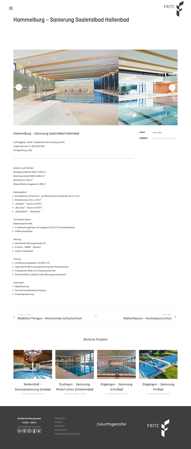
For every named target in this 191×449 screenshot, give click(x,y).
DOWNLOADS (59, 418)
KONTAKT (58, 422)
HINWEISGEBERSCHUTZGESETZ (67, 434)
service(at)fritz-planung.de (29, 426)
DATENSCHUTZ (60, 430)
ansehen (33, 364)
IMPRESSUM (59, 426)
